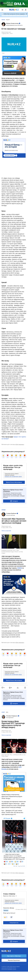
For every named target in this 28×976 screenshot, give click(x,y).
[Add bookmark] (25, 687)
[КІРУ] (25, 9)
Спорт (3, 712)
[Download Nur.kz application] (14, 3)
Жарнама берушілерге (14, 960)
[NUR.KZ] (14, 10)
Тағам (3, 19)
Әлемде (4, 509)
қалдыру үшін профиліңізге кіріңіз (13, 476)
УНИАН (19, 568)
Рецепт (8, 19)
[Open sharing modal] (18, 687)
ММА (7, 712)
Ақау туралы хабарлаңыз (14, 956)
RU (22, 9)
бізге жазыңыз (20, 444)
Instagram (15, 501)
